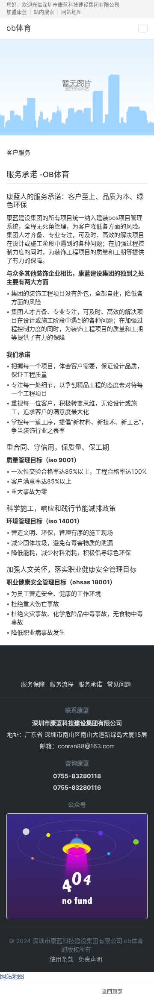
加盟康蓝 (16, 12)
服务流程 (62, 684)
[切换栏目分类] (140, 152)
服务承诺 (90, 684)
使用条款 (62, 959)
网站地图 (71, 12)
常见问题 (119, 684)
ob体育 (18, 27)
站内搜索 (44, 12)
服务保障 (33, 684)
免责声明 (90, 959)
